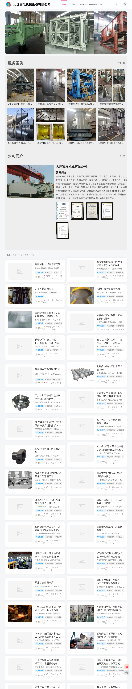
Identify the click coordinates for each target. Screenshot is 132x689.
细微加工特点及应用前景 (47, 368)
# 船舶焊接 (119, 644)
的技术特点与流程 (44, 288)
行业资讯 (40, 272)
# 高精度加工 (49, 433)
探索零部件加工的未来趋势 (47, 450)
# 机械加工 (48, 644)
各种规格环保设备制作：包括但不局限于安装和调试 (21, 143)
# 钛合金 (119, 537)
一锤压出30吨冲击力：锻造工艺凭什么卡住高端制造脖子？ (48, 610)
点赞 (26, 254)
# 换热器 (119, 376)
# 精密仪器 (56, 379)
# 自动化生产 (120, 563)
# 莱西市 (119, 483)
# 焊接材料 (110, 644)
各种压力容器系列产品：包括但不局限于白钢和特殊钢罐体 (51, 103)
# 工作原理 (110, 376)
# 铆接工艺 (57, 483)
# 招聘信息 (110, 483)
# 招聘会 (110, 403)
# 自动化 (48, 350)
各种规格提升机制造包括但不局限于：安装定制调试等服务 (112, 143)
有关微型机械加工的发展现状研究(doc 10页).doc (109, 263)
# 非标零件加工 (59, 323)
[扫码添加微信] (126, 672)
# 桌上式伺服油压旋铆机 (62, 670)
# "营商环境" (111, 430)
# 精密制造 (118, 617)
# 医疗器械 (48, 537)
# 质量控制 (110, 510)
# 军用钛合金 (49, 590)
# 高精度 (48, 379)
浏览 (20, 254)
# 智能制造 (48, 323)
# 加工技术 (110, 272)
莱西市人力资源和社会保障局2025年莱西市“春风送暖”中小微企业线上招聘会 (110, 396)
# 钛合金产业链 (60, 590)
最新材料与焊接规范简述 (47, 264)
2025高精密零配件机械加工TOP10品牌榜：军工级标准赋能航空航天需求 (48, 636)
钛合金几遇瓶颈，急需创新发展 (109, 528)
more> (121, 62)
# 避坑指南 (110, 296)
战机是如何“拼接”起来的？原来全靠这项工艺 (48, 474)
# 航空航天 (57, 644)
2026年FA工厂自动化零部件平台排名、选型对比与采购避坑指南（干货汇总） (48, 504)
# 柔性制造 (110, 563)
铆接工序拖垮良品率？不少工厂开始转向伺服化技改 (109, 583)
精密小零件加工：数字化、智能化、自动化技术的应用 (47, 342)
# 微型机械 (119, 272)
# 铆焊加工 (119, 510)
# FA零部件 (57, 510)
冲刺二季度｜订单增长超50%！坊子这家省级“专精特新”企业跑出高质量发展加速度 (48, 558)
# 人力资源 (118, 403)
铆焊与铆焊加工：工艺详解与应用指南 (109, 501)
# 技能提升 (119, 350)
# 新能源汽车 (58, 537)
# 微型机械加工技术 (62, 433)
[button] (5, 31)
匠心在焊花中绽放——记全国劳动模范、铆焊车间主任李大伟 (109, 342)
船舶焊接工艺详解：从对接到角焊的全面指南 (109, 635)
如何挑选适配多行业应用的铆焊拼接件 (109, 316)
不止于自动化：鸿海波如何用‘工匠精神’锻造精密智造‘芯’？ (110, 610)
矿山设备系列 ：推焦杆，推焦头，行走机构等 (21, 103)
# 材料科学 (48, 483)
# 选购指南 (119, 296)
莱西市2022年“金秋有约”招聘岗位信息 (109, 474)
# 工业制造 (110, 326)
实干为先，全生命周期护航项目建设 (109, 421)
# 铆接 (56, 272)
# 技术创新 (110, 350)
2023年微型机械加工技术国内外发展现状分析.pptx (48, 423)
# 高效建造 (122, 670)
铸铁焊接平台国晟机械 (108, 288)
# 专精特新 (59, 563)
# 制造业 (110, 457)
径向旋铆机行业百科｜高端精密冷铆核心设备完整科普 (47, 530)
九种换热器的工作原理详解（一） (109, 367)
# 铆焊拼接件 (120, 326)
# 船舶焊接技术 (112, 670)
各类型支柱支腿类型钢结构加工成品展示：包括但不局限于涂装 (112, 103)
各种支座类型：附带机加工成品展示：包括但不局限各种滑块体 (82, 103)
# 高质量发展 (49, 563)
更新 (14, 254)
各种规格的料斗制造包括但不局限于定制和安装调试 (82, 143)
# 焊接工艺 (48, 272)
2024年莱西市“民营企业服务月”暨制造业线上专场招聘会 (110, 449)
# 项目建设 (120, 430)
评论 (32, 254)
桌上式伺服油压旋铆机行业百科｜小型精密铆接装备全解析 (47, 663)
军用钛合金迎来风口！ (46, 582)
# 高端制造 (48, 617)
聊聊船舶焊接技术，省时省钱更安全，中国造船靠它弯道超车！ (109, 663)
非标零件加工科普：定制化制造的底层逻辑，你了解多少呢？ (47, 316)
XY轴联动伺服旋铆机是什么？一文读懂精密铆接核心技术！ (110, 556)
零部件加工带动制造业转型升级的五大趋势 (47, 397)
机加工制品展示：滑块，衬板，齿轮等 (51, 143)
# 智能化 (55, 350)
